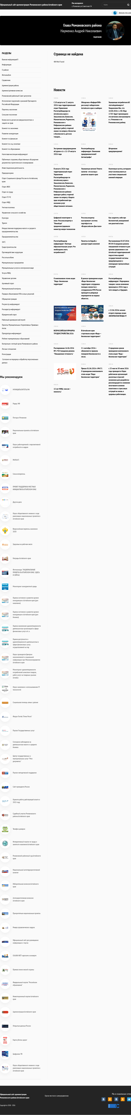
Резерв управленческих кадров (24, 927)
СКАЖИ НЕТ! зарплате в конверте (24, 955)
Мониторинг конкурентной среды (25, 586)
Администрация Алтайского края (24, 1012)
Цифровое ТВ (17, 1054)
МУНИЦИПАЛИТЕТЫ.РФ (21, 389)
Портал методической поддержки (25, 772)
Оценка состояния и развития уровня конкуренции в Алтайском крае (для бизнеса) (26, 614)
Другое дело (17, 502)
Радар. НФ (16, 403)
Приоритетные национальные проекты (26, 913)
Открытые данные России (22, 1026)
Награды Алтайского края (22, 558)
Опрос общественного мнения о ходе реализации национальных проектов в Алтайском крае (26, 516)
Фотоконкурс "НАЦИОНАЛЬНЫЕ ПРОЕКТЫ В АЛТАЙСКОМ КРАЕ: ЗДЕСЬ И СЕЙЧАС (26, 572)
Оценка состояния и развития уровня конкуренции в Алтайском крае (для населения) (26, 600)
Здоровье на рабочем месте (22, 544)
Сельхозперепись (19, 474)
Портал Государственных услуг (24, 730)
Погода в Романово (19, 417)
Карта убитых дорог (20, 1040)
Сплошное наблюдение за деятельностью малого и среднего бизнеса (25, 744)
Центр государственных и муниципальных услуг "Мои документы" (22, 759)
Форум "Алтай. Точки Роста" (22, 716)
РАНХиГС (16, 460)
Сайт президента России (21, 787)
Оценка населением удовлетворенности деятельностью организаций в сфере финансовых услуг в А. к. (27, 628)
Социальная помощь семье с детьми (25, 702)
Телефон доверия (19, 829)
